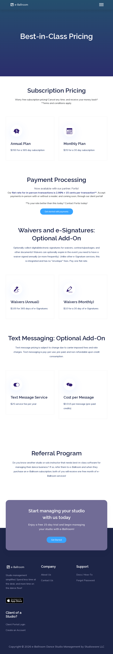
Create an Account (16, 630)
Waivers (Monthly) (79, 302)
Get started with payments (56, 211)
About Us (46, 574)
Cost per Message (79, 397)
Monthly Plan (74, 144)
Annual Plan (21, 144)
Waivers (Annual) (25, 302)
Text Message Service (29, 397)
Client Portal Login (15, 624)
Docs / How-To (84, 574)
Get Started (56, 540)
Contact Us (47, 580)
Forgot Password (85, 580)
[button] (101, 4)
